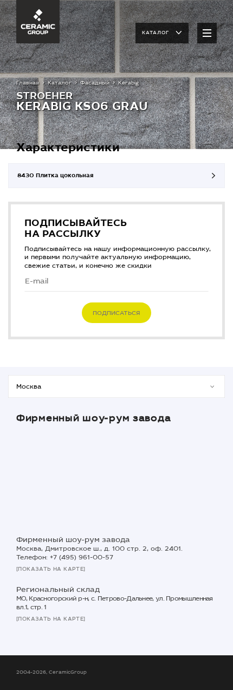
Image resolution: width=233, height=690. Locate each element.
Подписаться (116, 313)
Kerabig (128, 83)
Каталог (155, 32)
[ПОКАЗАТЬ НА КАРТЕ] (51, 569)
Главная (27, 83)
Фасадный (94, 83)
